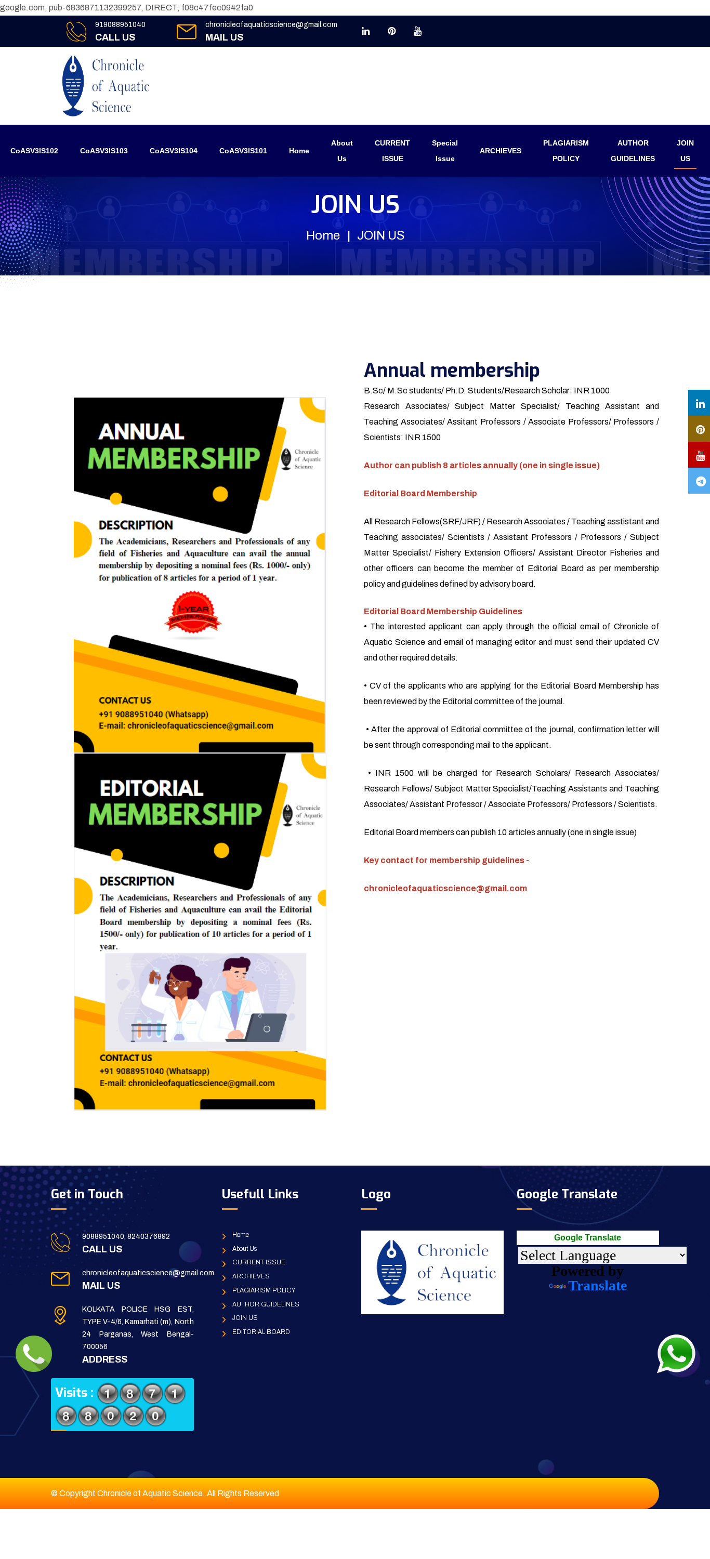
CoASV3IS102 (34, 151)
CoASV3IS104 (174, 151)
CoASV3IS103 (104, 151)
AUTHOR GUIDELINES (633, 151)
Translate (597, 1285)
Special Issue (445, 151)
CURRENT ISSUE (392, 151)
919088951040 (120, 25)
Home (299, 151)
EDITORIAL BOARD (261, 1332)
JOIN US (685, 151)
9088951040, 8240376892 (126, 1236)
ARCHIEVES (500, 151)
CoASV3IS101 (243, 151)
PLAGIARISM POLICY (566, 151)
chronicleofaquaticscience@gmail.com (271, 25)
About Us (342, 151)
